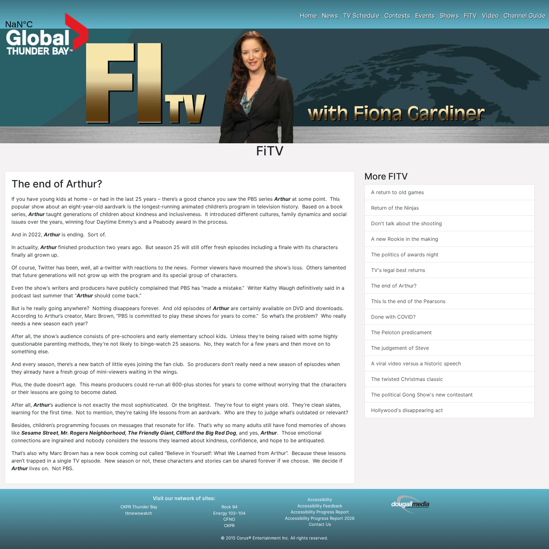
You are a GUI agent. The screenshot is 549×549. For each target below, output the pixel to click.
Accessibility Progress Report (320, 511)
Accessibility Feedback (319, 505)
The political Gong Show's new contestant (422, 394)
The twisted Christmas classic (407, 379)
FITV (470, 15)
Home (308, 15)
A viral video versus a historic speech (416, 363)
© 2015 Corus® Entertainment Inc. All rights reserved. (274, 537)
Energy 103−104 (229, 513)
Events (425, 15)
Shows (449, 15)
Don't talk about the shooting (406, 223)
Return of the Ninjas (395, 208)
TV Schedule (361, 15)
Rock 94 (229, 506)
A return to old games (397, 192)
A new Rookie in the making (404, 239)
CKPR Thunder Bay (138, 506)
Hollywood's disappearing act (407, 410)
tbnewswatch (138, 513)
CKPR (229, 525)
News (330, 15)
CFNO (229, 519)
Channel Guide (525, 15)
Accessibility (320, 499)
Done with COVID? (393, 317)
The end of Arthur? (394, 285)
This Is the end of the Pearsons (408, 301)
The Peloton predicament (401, 332)
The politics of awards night (404, 254)
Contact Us (320, 524)
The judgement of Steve (400, 348)
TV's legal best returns (398, 270)
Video (490, 15)
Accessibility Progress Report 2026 (320, 518)
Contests (397, 15)
